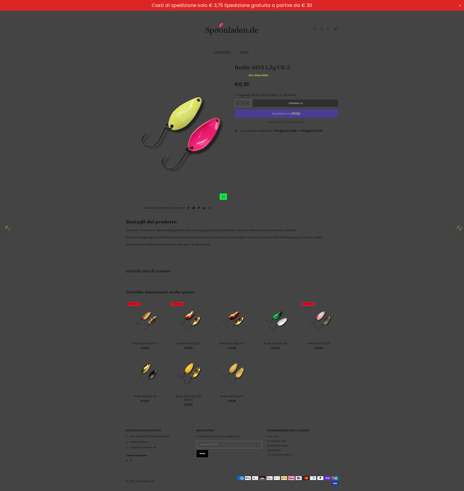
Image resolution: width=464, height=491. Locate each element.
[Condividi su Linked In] (204, 208)
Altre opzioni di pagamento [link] (286, 121)
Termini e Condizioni (279, 454)
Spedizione (274, 450)
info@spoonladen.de (143, 447)
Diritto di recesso (277, 445)
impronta (273, 436)
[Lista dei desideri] (328, 29)
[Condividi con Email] (209, 208)
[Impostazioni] (321, 29)
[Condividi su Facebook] (188, 208)
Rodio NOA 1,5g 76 (319, 343)
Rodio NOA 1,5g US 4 (232, 343)
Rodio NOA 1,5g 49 (275, 343)
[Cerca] (315, 29)
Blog (244, 52)
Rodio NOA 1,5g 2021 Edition (188, 398)
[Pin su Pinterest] (199, 208)
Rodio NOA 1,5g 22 (188, 343)
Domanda (290, 95)
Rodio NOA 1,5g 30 (232, 396)
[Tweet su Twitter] (193, 208)
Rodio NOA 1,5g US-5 (145, 343)
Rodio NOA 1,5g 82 (145, 396)
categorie (222, 52)
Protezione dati (276, 441)
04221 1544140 (139, 442)
